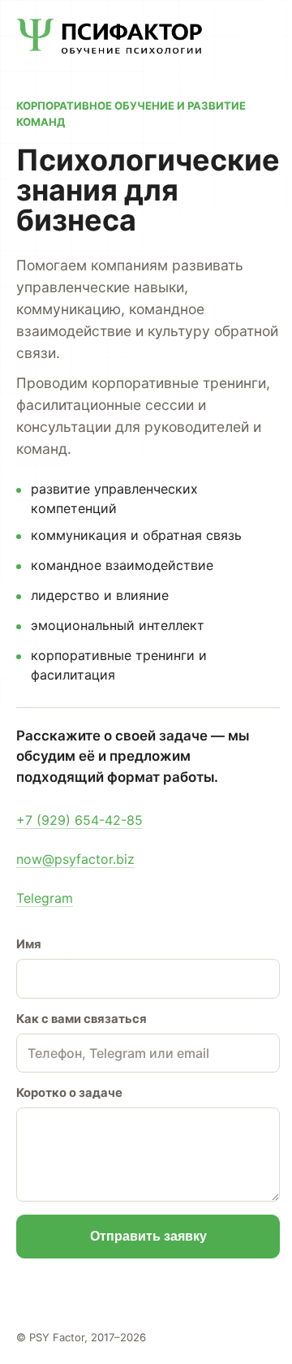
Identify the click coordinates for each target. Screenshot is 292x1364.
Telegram (44, 898)
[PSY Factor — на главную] (109, 36)
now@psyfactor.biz (75, 859)
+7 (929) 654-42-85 (79, 820)
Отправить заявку (148, 1236)
